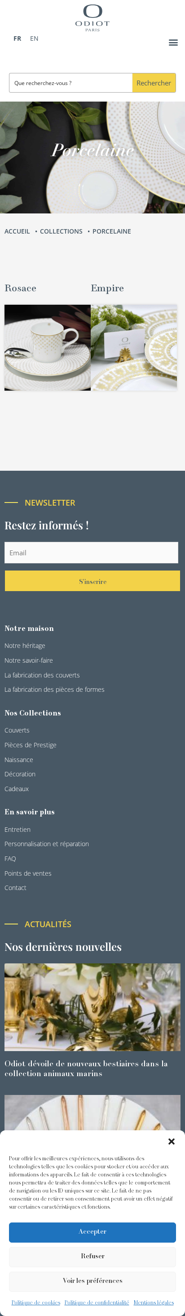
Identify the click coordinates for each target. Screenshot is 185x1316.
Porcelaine (112, 231)
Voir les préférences (93, 1281)
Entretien (17, 829)
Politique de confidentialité (97, 1303)
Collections (62, 231)
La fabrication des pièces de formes (54, 689)
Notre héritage (24, 645)
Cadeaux (16, 788)
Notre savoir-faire (28, 660)
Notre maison (29, 629)
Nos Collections (32, 713)
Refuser (93, 1256)
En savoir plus (29, 812)
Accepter (92, 1232)
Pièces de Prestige (30, 745)
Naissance (18, 759)
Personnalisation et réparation (46, 843)
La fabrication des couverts (42, 675)
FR (17, 38)
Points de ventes (28, 873)
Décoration (19, 774)
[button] (171, 1141)
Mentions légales (154, 1303)
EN (34, 38)
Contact (15, 887)
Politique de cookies (36, 1303)
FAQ (10, 858)
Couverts (17, 730)
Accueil (18, 231)
